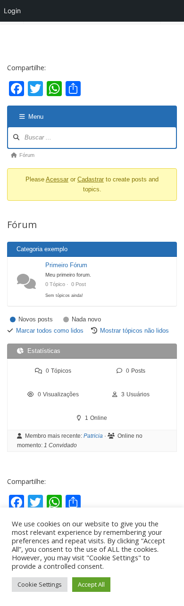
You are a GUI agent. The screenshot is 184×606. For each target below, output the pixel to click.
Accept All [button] (91, 584)
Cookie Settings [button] (39, 584)
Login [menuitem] (12, 11)
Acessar (57, 179)
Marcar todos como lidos (50, 330)
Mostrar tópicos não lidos (134, 330)
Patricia (93, 436)
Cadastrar (90, 179)
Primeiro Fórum (66, 265)
